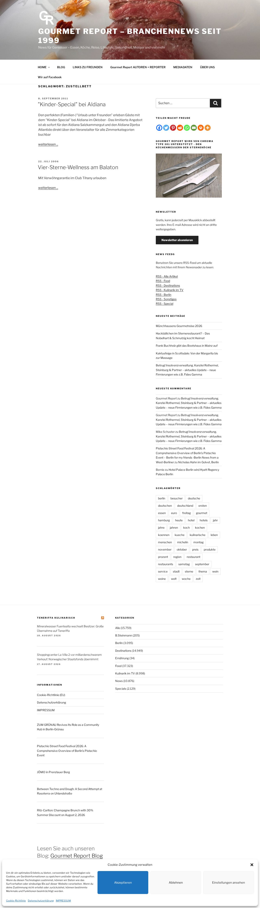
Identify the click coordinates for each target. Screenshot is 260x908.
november (164, 549)
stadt (176, 571)
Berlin (119, 643)
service (163, 571)
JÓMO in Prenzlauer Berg (53, 772)
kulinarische (197, 535)
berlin (161, 498)
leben (214, 535)
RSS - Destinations (168, 285)
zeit (198, 578)
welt (174, 578)
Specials (120, 688)
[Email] (194, 128)
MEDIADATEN (182, 67)
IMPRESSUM (63, 900)
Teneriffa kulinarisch (56, 617)
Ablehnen (176, 882)
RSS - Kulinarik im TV (169, 290)
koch (186, 527)
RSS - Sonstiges (166, 299)
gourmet (201, 513)
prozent (163, 556)
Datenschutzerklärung (41, 900)
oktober (182, 549)
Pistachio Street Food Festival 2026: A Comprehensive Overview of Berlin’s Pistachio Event (67, 750)
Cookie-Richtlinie (16, 900)
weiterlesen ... (48, 144)
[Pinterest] (173, 128)
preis (195, 549)
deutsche (194, 498)
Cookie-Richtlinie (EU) (51, 695)
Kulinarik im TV (125, 673)
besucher (176, 498)
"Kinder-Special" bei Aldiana (72, 104)
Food (118, 666)
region (177, 556)
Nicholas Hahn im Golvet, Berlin (198, 462)
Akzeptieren (123, 882)
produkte (210, 549)
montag (198, 542)
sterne (189, 571)
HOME (42, 67)
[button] (252, 865)
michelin (182, 542)
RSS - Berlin (163, 294)
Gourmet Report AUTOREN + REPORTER (138, 67)
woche (186, 578)
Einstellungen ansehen (228, 882)
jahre (161, 527)
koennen (163, 535)
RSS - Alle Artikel (167, 276)
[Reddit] (180, 128)
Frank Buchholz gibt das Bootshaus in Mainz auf (187, 345)
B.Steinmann (123, 635)
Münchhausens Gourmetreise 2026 (179, 326)
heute (179, 520)
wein (215, 571)
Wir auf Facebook (50, 77)
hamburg (164, 520)
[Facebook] (159, 128)
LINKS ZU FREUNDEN (88, 67)
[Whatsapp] (187, 128)
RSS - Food (163, 280)
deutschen (165, 505)
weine (162, 578)
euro (174, 513)
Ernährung (122, 658)
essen (162, 513)
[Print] (201, 128)
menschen (165, 542)
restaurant (193, 556)
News (119, 681)
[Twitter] (166, 128)
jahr (215, 520)
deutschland (185, 505)
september (202, 564)
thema (202, 571)
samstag (184, 564)
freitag (186, 513)
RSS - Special (164, 303)
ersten (202, 505)
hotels (204, 520)
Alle (117, 628)
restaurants (165, 564)
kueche (179, 535)
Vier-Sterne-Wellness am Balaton (78, 167)
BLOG (61, 67)
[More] (208, 128)
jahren (174, 527)
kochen (200, 527)
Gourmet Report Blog (76, 856)
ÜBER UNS (207, 67)
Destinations (123, 650)
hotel (191, 520)
